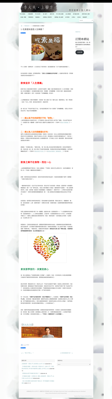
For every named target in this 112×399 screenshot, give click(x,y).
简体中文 (77, 32)
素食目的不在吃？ (40, 151)
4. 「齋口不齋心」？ (28, 353)
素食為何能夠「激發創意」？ (55, 151)
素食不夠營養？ (65, 122)
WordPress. (89, 396)
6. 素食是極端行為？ (66, 353)
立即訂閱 (79, 52)
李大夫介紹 (27, 324)
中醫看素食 (27, 26)
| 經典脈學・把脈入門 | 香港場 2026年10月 (33, 364)
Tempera (82, 396)
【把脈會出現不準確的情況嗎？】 (31, 373)
